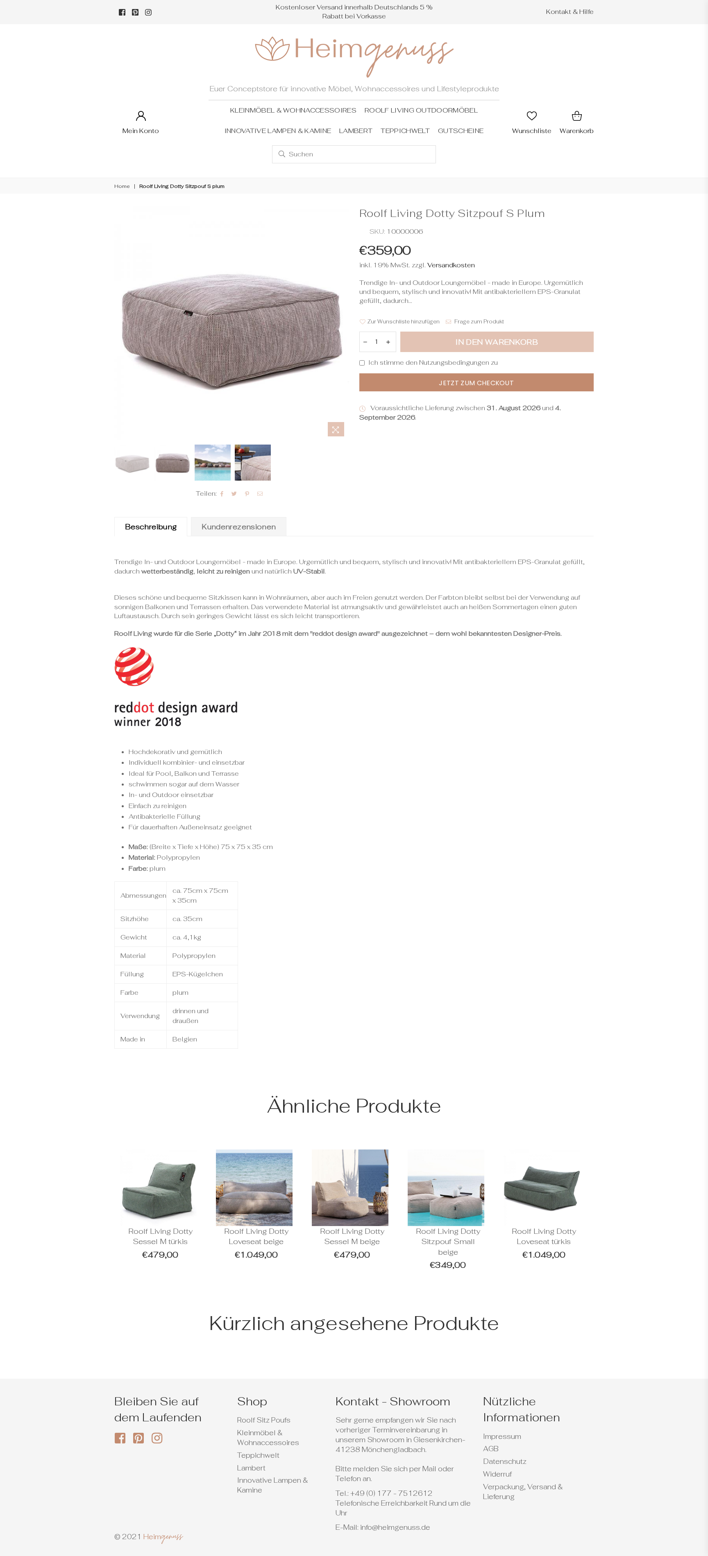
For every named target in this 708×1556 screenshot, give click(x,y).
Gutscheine (460, 130)
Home (122, 186)
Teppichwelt (405, 130)
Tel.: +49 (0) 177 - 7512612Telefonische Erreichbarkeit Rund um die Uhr (403, 1503)
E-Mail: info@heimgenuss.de (383, 1527)
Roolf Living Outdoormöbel (421, 110)
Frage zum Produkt (478, 321)
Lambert (355, 130)
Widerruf (497, 1474)
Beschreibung (151, 526)
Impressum (502, 1436)
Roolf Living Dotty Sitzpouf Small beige (448, 1241)
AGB (491, 1448)
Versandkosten (450, 265)
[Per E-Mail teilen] (260, 493)
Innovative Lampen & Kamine (278, 130)
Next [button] (342, 323)
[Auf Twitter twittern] (234, 493)
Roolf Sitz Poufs (263, 1420)
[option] (231, 323)
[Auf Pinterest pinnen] (247, 493)
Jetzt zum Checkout (476, 383)
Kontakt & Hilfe (570, 11)
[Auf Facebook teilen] (222, 493)
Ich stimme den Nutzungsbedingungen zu (433, 362)
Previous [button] (121, 323)
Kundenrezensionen (239, 526)
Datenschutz (504, 1461)
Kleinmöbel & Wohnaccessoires (293, 110)
